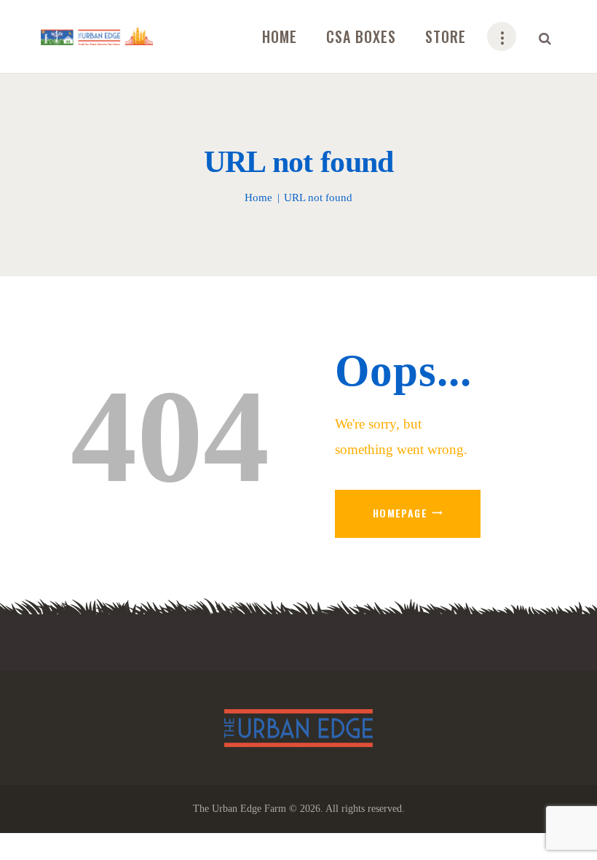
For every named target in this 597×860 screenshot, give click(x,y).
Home (258, 197)
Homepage (400, 512)
